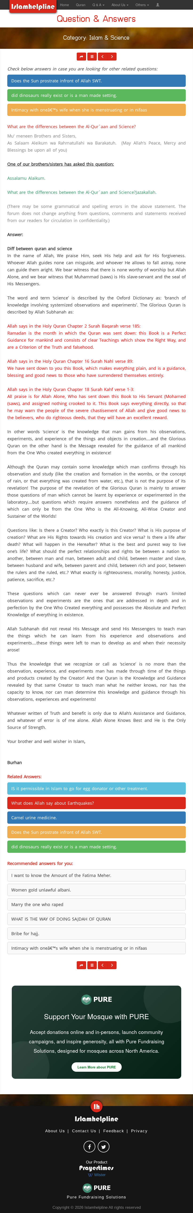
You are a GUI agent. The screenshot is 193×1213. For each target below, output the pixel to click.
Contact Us (84, 1131)
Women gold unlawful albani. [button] (41, 890)
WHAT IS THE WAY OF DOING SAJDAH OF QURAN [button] (61, 919)
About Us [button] (119, 4)
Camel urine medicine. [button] (34, 817)
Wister (99, 1175)
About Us (55, 1131)
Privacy (139, 1131)
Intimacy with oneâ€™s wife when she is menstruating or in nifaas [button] (79, 110)
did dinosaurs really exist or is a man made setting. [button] (64, 95)
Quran (80, 4)
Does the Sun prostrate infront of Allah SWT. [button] (56, 81)
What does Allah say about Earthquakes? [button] (52, 803)
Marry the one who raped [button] (37, 904)
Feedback (113, 1131)
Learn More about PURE (96, 1067)
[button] (158, 4)
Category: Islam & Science (96, 39)
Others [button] (141, 4)
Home (64, 4)
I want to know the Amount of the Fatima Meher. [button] (61, 875)
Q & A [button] (97, 4)
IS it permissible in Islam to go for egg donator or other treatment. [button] (79, 788)
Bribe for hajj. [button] (25, 933)
